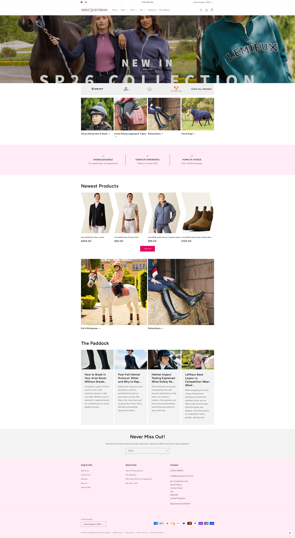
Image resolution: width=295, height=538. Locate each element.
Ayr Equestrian (91, 532)
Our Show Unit (132, 483)
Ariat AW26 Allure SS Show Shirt (126, 237)
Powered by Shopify (104, 532)
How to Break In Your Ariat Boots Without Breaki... (96, 378)
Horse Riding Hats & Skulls (94, 133)
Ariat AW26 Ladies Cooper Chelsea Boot (196, 237)
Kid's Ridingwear (89, 328)
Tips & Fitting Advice (134, 471)
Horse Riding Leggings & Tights (130, 133)
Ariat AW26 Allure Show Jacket (92, 237)
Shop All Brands (201, 89)
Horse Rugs (187, 133)
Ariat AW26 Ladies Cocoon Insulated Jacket (164, 237)
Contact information (156, 532)
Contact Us (85, 475)
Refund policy (117, 532)
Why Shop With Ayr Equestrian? (139, 479)
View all (147, 249)
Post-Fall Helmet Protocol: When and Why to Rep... (129, 378)
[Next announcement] (173, 2)
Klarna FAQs (86, 487)
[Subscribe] (166, 451)
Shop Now (147, 69)
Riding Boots (154, 133)
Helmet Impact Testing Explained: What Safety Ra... (164, 378)
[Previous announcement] (121, 2)
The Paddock (131, 475)
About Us (85, 471)
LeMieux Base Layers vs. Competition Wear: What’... (197, 380)
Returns (84, 483)
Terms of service (142, 532)
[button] (123, 9)
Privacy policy (129, 532)
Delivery (84, 479)
